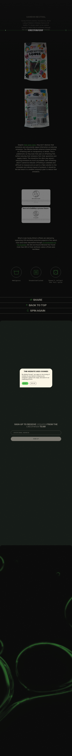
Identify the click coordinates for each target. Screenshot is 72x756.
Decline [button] (33, 383)
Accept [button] (25, 383)
